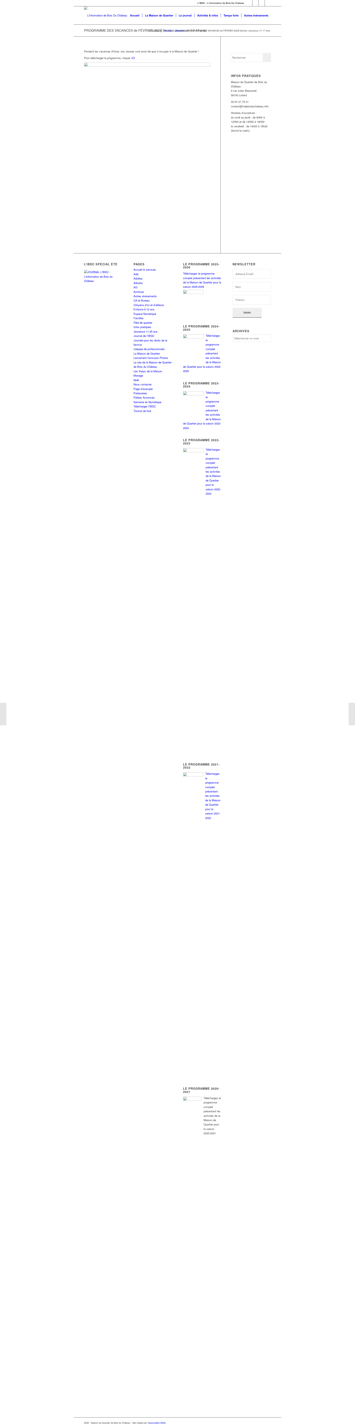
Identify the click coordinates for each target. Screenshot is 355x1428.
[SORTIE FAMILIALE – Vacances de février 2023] (3, 714)
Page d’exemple (143, 389)
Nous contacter (143, 384)
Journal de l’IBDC (144, 336)
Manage (138, 375)
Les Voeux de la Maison (148, 371)
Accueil (167, 30)
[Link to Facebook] (249, 3)
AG (135, 287)
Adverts (138, 283)
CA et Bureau (142, 300)
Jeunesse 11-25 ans (146, 331)
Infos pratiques (142, 327)
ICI (133, 58)
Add (136, 274)
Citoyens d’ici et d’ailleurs (149, 305)
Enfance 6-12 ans (144, 309)
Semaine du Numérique (147, 402)
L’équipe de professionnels (149, 349)
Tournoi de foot (142, 411)
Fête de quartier (143, 323)
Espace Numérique (145, 314)
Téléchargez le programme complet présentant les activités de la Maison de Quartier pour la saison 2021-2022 (212, 796)
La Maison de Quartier (147, 353)
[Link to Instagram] (262, 3)
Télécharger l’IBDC (145, 406)
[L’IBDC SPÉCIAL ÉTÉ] (103, 297)
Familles (139, 318)
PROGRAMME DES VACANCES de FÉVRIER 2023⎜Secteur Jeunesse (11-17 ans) (145, 30)
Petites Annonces (144, 397)
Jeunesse (179, 30)
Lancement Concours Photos (151, 358)
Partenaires (140, 393)
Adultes (138, 278)
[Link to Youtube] (268, 3)
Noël (136, 380)
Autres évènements (145, 296)
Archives (139, 292)
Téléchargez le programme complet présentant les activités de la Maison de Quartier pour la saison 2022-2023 (213, 472)
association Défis (157, 1422)
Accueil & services (145, 269)
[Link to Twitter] (255, 3)
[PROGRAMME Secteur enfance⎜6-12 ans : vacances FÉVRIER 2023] (352, 714)
